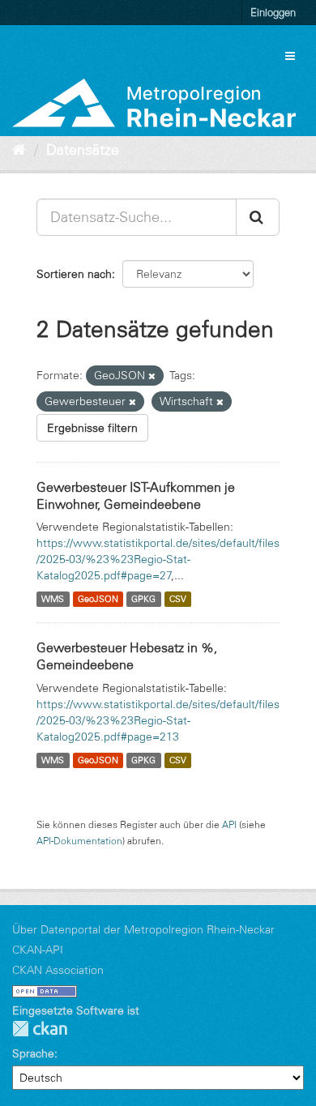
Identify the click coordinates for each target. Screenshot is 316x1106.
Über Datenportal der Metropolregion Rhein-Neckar (143, 929)
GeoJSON (98, 598)
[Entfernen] (152, 376)
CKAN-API (37, 949)
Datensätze (82, 150)
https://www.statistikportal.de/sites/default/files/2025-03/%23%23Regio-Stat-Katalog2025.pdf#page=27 (158, 559)
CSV (177, 598)
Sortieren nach (74, 274)
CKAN (39, 1028)
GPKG (143, 598)
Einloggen (273, 12)
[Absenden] (258, 217)
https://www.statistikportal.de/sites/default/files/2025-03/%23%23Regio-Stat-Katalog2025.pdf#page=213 (158, 720)
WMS (52, 598)
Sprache (33, 1053)
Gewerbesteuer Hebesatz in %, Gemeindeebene (126, 656)
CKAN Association (58, 970)
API (229, 824)
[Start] (19, 150)
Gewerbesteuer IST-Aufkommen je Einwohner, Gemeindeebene (135, 495)
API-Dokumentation (79, 841)
